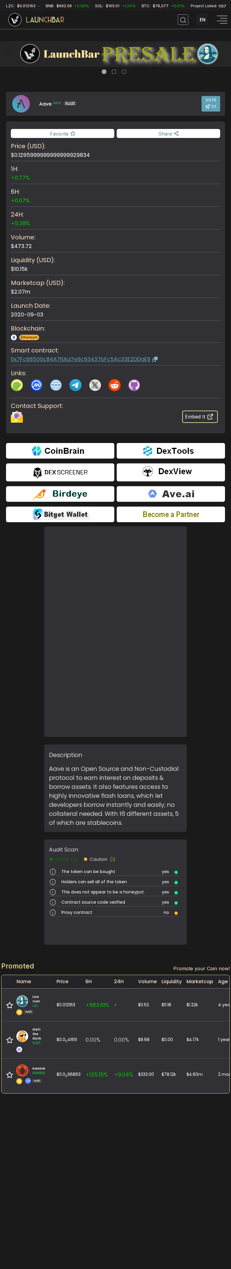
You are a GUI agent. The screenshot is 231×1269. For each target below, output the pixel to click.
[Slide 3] (124, 71)
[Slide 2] (114, 71)
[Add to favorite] (9, 1005)
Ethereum (29, 337)
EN (202, 19)
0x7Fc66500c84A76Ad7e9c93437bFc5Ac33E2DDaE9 (80, 359)
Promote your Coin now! (201, 968)
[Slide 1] (104, 71)
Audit (70, 103)
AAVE (57, 103)
